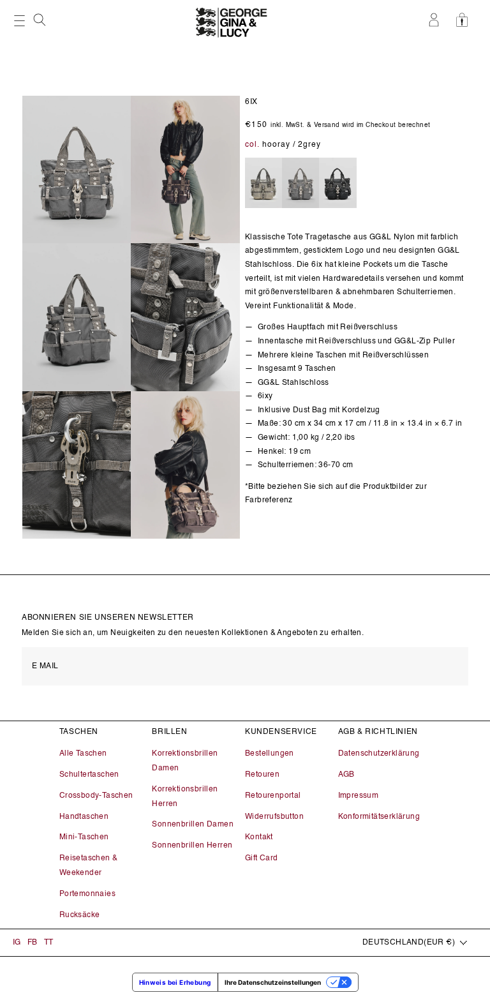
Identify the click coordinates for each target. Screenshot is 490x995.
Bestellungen (269, 754)
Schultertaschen (89, 775)
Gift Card (261, 858)
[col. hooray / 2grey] (300, 184)
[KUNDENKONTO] (436, 20)
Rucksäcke (79, 915)
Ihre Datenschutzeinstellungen (273, 982)
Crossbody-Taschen (96, 796)
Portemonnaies (87, 894)
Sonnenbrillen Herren (192, 845)
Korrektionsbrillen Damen (185, 761)
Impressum (358, 796)
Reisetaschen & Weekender (88, 866)
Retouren (262, 775)
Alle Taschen (83, 754)
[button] (40, 20)
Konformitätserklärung (379, 817)
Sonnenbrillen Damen (193, 824)
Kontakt (259, 837)
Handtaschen (83, 817)
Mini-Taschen (84, 837)
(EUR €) (408, 942)
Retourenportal (273, 796)
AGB (346, 775)
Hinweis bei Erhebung (175, 982)
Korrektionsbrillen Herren (185, 797)
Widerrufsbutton (274, 817)
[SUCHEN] (40, 23)
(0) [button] (466, 20)
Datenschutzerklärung (379, 754)
